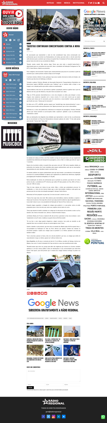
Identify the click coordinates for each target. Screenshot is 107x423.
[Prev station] (14, 40)
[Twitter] (91, 3)
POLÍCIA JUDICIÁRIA (97, 203)
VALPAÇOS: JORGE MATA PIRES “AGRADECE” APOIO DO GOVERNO (71, 340)
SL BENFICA (89, 223)
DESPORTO (94, 174)
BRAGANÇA (94, 167)
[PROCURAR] (104, 41)
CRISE (92, 172)
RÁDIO (59, 3)
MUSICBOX (12, 123)
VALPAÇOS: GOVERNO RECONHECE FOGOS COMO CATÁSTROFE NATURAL (70, 359)
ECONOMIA (99, 178)
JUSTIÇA (89, 196)
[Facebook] (89, 3)
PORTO (60, 318)
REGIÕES (28, 43)
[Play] (10, 40)
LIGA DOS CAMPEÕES (98, 196)
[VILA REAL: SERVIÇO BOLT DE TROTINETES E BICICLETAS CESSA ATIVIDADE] (87, 97)
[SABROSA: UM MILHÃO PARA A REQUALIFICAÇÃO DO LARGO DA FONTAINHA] (87, 88)
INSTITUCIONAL (79, 3)
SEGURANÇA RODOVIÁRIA (94, 221)
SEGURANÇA (101, 219)
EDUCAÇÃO (91, 181)
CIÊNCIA (87, 169)
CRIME (101, 169)
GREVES (101, 189)
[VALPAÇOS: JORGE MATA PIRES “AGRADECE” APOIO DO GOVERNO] (87, 107)
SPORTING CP (99, 223)
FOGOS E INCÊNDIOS (94, 183)
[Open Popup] (18, 40)
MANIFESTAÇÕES (53, 318)
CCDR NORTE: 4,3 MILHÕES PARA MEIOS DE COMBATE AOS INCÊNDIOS (98, 63)
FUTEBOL (92, 186)
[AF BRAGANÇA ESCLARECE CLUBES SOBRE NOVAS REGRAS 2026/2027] (87, 141)
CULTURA (96, 172)
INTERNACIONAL (92, 193)
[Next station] (6, 40)
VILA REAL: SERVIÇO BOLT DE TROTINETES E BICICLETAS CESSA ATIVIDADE (52, 340)
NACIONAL (89, 201)
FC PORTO (97, 181)
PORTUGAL (101, 206)
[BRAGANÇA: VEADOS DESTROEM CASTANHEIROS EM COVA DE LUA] (87, 122)
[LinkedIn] (96, 3)
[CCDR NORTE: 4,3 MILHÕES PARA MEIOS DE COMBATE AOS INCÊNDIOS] (87, 63)
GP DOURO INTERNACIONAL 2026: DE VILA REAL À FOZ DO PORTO (99, 73)
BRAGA (87, 167)
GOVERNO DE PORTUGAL (92, 189)
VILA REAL (95, 231)
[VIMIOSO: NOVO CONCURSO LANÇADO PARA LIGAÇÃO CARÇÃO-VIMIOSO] (87, 131)
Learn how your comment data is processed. (57, 389)
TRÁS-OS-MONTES (94, 228)
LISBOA (46, 318)
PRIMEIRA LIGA (94, 208)
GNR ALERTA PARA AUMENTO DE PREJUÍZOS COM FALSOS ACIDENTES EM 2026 (53, 359)
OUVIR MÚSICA (12, 68)
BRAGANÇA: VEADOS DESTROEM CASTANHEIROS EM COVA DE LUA (35, 359)
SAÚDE (87, 219)
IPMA (102, 193)
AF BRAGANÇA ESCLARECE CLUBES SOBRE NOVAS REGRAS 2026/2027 (98, 141)
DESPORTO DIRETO (89, 178)
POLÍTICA (87, 206)
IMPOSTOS (97, 190)
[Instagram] (94, 3)
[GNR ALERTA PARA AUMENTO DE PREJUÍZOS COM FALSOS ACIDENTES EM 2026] (87, 54)
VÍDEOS (94, 233)
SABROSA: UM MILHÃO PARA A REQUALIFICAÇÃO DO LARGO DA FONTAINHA (35, 340)
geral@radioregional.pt (53, 412)
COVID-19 (94, 170)
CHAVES (102, 166)
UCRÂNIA (87, 231)
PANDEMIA (98, 201)
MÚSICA (67, 3)
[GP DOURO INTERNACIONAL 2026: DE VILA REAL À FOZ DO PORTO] (87, 73)
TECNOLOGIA (91, 225)
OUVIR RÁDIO (12, 28)
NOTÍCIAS (50, 3)
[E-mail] (99, 3)
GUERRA (91, 190)
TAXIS (70, 318)
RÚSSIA (100, 216)
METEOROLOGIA (97, 198)
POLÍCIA (88, 203)
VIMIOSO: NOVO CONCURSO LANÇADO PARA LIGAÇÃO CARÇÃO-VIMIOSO (98, 131)
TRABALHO (98, 225)
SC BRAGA (94, 219)
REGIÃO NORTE (94, 211)
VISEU (102, 231)
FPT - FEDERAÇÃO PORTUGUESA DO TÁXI (35, 318)
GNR (100, 186)
